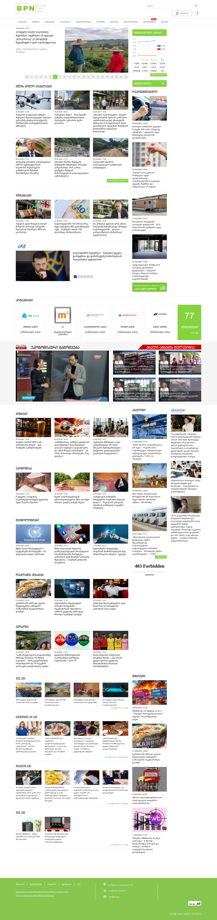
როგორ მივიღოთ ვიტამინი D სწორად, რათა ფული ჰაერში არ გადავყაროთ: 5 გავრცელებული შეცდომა (86, 792)
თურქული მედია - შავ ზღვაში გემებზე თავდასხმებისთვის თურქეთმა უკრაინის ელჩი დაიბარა (70, 119)
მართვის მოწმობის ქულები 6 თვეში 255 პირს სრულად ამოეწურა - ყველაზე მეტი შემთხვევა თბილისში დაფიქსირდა (146, 132)
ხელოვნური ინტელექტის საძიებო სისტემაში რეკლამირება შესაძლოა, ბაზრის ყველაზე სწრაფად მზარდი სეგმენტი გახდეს (68, 609)
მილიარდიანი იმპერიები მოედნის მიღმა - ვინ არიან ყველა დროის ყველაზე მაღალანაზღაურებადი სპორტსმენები (107, 660)
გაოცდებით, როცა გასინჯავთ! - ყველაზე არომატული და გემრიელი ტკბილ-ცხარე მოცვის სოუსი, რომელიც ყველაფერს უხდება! (86, 745)
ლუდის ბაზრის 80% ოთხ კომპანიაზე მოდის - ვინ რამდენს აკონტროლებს (29, 445)
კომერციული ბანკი (30, 332)
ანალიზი (139, 410)
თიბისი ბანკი (30, 327)
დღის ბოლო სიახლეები (34, 86)
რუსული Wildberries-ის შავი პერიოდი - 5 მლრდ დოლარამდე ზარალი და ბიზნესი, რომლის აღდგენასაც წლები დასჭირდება (146, 845)
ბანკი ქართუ (160, 327)
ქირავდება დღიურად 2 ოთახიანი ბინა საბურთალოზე (56, 702)
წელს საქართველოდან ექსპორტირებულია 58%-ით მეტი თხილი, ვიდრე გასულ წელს (71, 500)
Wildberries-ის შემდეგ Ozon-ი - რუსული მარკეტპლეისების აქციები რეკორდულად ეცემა (147, 715)
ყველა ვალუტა (157, 75)
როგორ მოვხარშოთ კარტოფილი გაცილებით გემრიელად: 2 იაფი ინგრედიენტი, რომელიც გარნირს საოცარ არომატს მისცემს (57, 794)
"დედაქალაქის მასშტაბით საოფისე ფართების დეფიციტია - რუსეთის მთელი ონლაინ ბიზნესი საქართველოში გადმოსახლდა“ (146, 272)
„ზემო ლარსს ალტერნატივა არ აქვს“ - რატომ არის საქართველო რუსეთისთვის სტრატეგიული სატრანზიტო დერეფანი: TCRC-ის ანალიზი (147, 452)
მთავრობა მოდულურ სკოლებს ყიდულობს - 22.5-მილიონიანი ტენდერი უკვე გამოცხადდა (146, 226)
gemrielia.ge (123, 757)
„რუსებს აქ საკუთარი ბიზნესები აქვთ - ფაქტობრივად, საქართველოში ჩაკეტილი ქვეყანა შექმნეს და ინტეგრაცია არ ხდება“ (146, 180)
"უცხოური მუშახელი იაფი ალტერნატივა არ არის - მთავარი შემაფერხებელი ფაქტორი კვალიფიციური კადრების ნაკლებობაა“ (107, 448)
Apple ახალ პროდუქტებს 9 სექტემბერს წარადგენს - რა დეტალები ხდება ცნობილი (31, 551)
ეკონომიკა (24, 468)
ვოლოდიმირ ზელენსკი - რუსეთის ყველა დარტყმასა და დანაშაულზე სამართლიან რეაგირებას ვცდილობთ (97, 256)
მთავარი (20, 884)
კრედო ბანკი (128, 327)
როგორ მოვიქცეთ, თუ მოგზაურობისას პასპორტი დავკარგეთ (115, 790)
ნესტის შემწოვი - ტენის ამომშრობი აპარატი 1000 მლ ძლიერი (28, 836)
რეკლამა (52, 884)
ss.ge (126, 708)
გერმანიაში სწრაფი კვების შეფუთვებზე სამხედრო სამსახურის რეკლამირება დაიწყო (30, 607)
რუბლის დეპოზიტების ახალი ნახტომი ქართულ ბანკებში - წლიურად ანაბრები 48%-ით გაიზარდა (31, 228)
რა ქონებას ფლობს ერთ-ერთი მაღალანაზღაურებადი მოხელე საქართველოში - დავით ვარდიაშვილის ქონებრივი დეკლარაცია (110, 229)
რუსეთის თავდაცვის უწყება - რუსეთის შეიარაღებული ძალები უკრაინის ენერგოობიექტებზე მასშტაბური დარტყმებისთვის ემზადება (33, 120)
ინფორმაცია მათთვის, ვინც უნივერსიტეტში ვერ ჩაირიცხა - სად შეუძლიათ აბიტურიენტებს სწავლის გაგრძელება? (185, 486)
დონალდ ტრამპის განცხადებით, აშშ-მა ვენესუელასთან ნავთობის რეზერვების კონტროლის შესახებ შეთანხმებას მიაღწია (33, 167)
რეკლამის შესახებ (30, 575)
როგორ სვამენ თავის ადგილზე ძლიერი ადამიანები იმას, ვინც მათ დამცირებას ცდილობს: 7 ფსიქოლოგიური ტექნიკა (28, 792)
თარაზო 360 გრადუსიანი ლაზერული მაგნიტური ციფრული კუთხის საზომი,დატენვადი (56, 838)
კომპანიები (24, 300)
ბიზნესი (21, 414)
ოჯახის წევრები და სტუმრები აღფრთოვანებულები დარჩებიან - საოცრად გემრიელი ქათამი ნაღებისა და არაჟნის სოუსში (55, 746)
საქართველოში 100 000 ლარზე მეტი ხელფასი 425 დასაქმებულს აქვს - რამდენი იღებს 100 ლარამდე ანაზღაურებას (71, 228)
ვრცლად (160, 557)
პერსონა (22, 626)
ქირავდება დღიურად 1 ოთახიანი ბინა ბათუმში (27, 701)
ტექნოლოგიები (27, 520)
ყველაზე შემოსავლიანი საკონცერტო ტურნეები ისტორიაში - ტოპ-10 (67, 658)
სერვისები (67, 884)
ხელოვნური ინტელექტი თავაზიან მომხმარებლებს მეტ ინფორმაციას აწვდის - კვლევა (109, 551)
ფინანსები (23, 195)
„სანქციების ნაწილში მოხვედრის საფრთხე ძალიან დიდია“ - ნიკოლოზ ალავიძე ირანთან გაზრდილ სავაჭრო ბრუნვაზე (109, 502)
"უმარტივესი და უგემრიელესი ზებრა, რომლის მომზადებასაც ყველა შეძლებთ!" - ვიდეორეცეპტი (114, 743)
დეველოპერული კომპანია (63, 333)
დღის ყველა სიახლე (116, 181)
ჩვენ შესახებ (36, 884)
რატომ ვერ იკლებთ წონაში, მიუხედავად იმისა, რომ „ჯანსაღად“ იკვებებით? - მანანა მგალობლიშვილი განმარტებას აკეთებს (28, 745)
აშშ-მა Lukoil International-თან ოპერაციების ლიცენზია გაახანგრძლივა (147, 800)
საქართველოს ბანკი (95, 327)
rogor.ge (125, 803)
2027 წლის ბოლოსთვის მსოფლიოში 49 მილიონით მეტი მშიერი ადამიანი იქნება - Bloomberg (146, 498)
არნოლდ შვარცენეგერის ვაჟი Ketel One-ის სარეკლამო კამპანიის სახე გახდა (109, 606)
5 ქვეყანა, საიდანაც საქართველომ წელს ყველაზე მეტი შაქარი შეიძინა (32, 500)
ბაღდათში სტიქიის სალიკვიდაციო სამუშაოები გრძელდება (107, 165)
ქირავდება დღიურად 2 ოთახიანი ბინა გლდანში (85, 701)
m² (63, 327)
